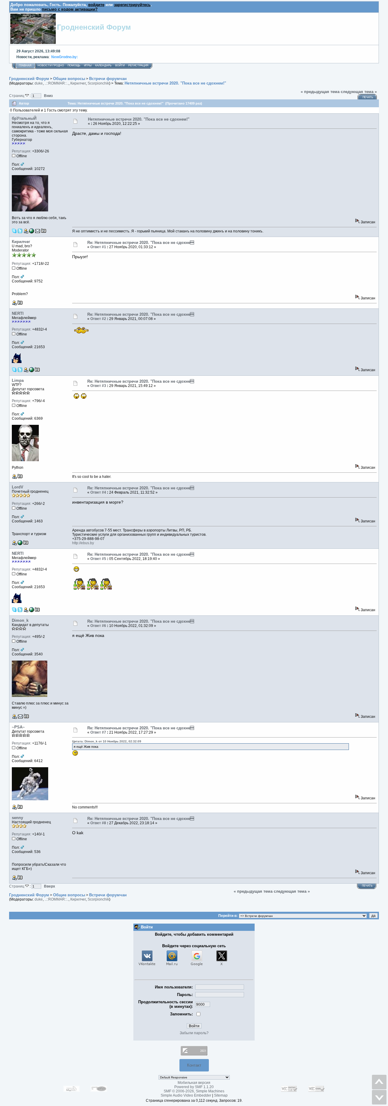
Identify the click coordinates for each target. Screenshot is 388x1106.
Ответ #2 (98, 319)
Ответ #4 (98, 492)
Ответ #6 (98, 626)
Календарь (103, 65)
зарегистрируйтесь (132, 4)
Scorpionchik (98, 83)
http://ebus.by (83, 543)
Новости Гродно (51, 65)
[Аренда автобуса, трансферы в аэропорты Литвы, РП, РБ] (20, 544)
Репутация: (21, 151)
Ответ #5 (98, 559)
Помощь (74, 65)
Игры (88, 65)
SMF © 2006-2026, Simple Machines (194, 1091)
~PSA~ (18, 727)
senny (17, 817)
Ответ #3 (98, 386)
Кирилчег (78, 83)
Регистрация (138, 65)
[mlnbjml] (31, 371)
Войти (120, 65)
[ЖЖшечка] (31, 232)
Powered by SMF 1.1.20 (194, 1087)
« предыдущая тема (320, 91)
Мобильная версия (194, 1083)
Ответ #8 (98, 823)
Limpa (18, 380)
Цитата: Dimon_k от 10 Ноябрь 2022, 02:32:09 (106, 741)
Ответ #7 (98, 732)
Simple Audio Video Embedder (186, 1095)
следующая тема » (359, 91)
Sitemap (221, 1095)
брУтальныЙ (24, 118)
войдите (96, 4)
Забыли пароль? (194, 1033)
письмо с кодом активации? (70, 9)
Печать (368, 97)
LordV (17, 487)
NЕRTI (18, 313)
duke (39, 83)
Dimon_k (20, 620)
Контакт (194, 1065)
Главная (25, 65)
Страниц (17, 96)
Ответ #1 (98, 247)
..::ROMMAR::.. (57, 83)
